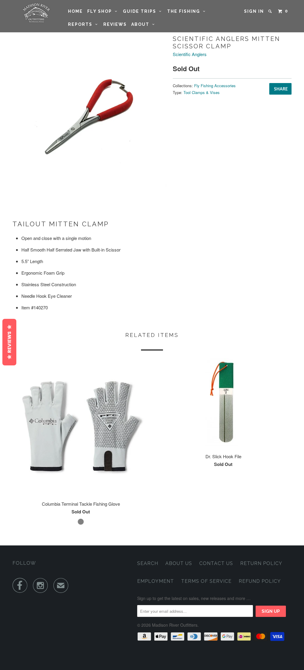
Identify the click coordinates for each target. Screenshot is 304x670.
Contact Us (216, 563)
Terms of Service (206, 581)
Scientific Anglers (190, 54)
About (141, 24)
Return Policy (261, 563)
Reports (81, 24)
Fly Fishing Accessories (215, 85)
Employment (155, 581)
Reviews (115, 24)
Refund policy (260, 581)
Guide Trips (141, 11)
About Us (178, 563)
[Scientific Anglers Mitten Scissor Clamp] (89, 111)
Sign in (254, 11)
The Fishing (185, 11)
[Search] (270, 11)
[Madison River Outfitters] (36, 12)
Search (147, 563)
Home (75, 11)
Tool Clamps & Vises (201, 92)
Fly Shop (101, 11)
